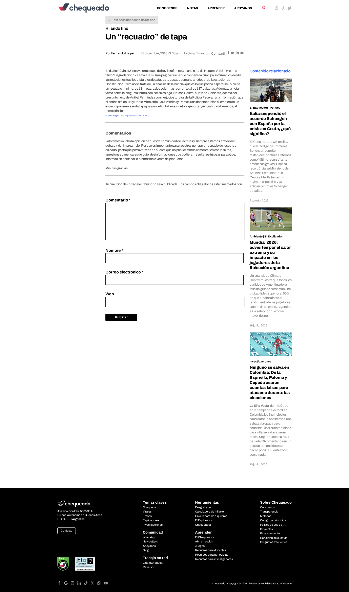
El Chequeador (204, 537)
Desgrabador (203, 507)
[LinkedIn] (80, 584)
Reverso (148, 567)
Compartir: (219, 53)
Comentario (117, 200)
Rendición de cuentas (273, 537)
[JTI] (85, 564)
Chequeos (149, 507)
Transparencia (269, 511)
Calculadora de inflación (210, 511)
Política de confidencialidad (264, 583)
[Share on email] (242, 53)
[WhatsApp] (100, 584)
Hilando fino (116, 28)
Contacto (66, 530)
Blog (146, 550)
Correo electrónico (124, 272)
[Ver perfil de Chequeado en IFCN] (63, 564)
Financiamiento (270, 533)
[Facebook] (60, 584)
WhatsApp (149, 537)
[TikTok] (87, 584)
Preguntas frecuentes (273, 542)
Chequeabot (203, 524)
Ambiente (256, 236)
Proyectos (266, 529)
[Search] (263, 7)
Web (109, 294)
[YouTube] (106, 584)
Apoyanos (243, 8)
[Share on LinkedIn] (238, 53)
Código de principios (273, 520)
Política (275, 107)
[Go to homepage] (90, 8)
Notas (192, 8)
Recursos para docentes (210, 550)
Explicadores (151, 520)
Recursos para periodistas (211, 554)
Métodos (265, 516)
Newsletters (150, 541)
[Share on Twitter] (233, 53)
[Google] (67, 584)
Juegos (200, 546)
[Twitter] (94, 584)
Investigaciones (260, 361)
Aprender (216, 8)
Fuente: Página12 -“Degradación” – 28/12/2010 (127, 115)
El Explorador (203, 520)
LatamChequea (153, 562)
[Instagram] (74, 584)
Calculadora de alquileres (211, 516)
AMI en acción (204, 541)
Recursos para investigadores (214, 559)
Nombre (114, 250)
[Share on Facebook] (229, 53)
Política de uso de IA (273, 524)
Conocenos (167, 8)
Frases (147, 516)
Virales (147, 511)
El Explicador (259, 107)
